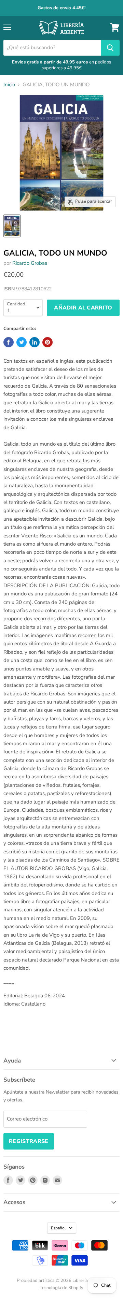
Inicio (9, 85)
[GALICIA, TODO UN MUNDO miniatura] (12, 226)
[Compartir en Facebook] (8, 342)
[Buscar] (110, 48)
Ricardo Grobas (29, 263)
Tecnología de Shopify (61, 1288)
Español (58, 1228)
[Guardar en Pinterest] (47, 342)
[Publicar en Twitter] (21, 342)
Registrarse (29, 1141)
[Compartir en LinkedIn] (34, 342)
